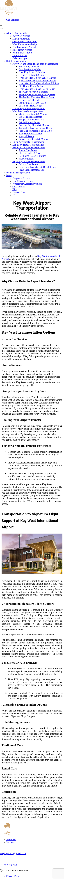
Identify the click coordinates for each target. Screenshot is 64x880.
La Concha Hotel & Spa (30, 105)
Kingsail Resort (26, 136)
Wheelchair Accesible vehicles (27, 183)
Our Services (12, 19)
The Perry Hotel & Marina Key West (37, 94)
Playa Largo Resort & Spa (31, 169)
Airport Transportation (17, 33)
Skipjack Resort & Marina (31, 119)
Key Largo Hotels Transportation (28, 161)
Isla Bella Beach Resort (30, 116)
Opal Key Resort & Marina (32, 72)
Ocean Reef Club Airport (24, 41)
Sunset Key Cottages (29, 66)
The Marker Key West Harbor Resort (37, 97)
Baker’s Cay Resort (28, 164)
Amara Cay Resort (28, 150)
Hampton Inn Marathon (30, 133)
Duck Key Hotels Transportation (28, 142)
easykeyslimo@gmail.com (13, 853)
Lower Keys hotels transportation (28, 108)
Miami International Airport (25, 44)
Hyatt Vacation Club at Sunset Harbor (37, 77)
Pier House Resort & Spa (31, 86)
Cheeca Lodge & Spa (29, 153)
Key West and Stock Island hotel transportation (35, 63)
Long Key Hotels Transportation (28, 144)
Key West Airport (21, 36)
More (8, 175)
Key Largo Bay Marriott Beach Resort (37, 167)
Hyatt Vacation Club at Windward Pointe (39, 83)
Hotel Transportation (16, 61)
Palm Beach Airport (22, 52)
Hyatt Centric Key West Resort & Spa (37, 80)
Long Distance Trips (22, 181)
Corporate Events (21, 178)
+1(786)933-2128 (8, 865)
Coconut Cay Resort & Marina (34, 125)
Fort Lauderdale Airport (24, 47)
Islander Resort (26, 158)
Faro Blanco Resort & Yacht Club (35, 130)
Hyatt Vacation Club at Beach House (37, 89)
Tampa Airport (19, 55)
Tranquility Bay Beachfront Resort (36, 128)
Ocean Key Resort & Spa (31, 75)
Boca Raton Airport (22, 50)
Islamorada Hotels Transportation (28, 147)
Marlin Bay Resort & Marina (33, 114)
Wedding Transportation (18, 172)
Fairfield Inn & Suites (29, 122)
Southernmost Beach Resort (32, 103)
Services (10, 842)
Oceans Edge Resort (29, 100)
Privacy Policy (13, 876)
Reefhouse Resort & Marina (32, 156)
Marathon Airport (21, 38)
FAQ (14, 195)
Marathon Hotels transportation (27, 111)
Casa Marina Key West (30, 69)
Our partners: (18, 186)
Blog (14, 189)
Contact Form (19, 192)
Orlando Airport (20, 58)
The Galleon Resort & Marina (33, 91)
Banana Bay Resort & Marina (33, 139)
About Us (11, 839)
